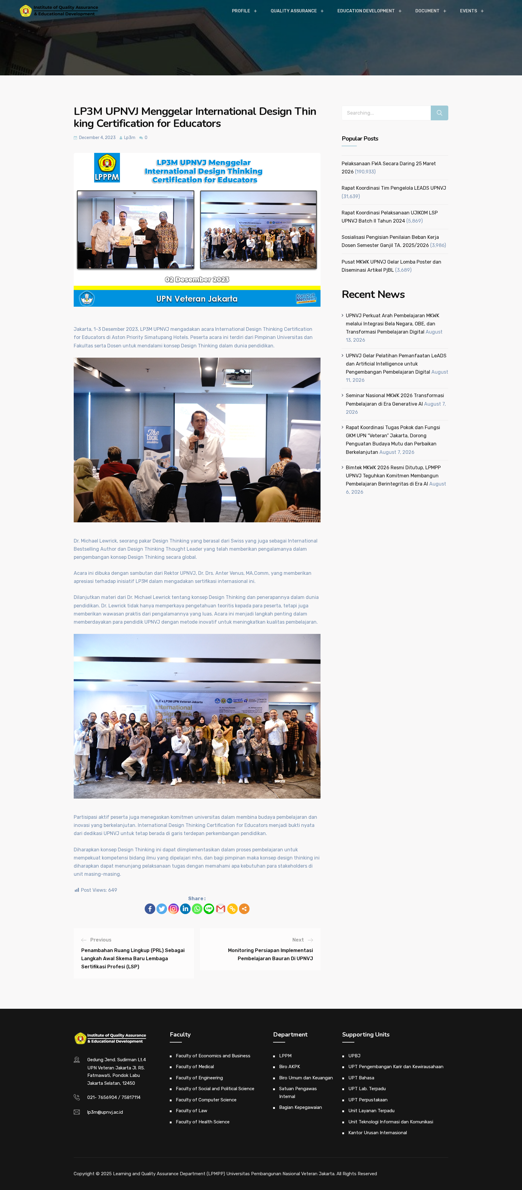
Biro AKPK (289, 1066)
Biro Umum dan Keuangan (306, 1078)
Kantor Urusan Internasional (377, 1132)
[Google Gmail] (220, 909)
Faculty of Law (191, 1110)
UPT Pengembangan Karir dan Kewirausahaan (395, 1066)
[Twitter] (161, 909)
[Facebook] (150, 909)
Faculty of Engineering (199, 1078)
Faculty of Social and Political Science (215, 1088)
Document (427, 11)
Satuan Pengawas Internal (298, 1092)
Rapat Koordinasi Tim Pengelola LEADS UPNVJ (394, 188)
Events (468, 11)
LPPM (285, 1056)
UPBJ (354, 1056)
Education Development (366, 11)
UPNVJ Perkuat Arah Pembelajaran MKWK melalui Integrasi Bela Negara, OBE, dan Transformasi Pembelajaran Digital (392, 324)
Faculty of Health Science (203, 1122)
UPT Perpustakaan (368, 1100)
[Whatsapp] (197, 909)
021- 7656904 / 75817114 (113, 1097)
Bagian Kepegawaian (300, 1107)
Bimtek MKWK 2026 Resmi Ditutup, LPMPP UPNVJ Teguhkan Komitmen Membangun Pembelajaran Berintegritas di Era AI (393, 476)
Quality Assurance (294, 11)
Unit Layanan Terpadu (371, 1110)
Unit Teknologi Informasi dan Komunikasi (390, 1122)
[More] (244, 909)
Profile (241, 11)
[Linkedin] (185, 909)
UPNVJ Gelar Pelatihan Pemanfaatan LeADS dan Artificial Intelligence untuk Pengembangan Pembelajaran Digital (396, 364)
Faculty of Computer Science (206, 1100)
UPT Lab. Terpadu (367, 1088)
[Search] (439, 113)
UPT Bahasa (361, 1078)
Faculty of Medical (195, 1066)
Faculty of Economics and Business (213, 1056)
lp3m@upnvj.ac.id (105, 1112)
